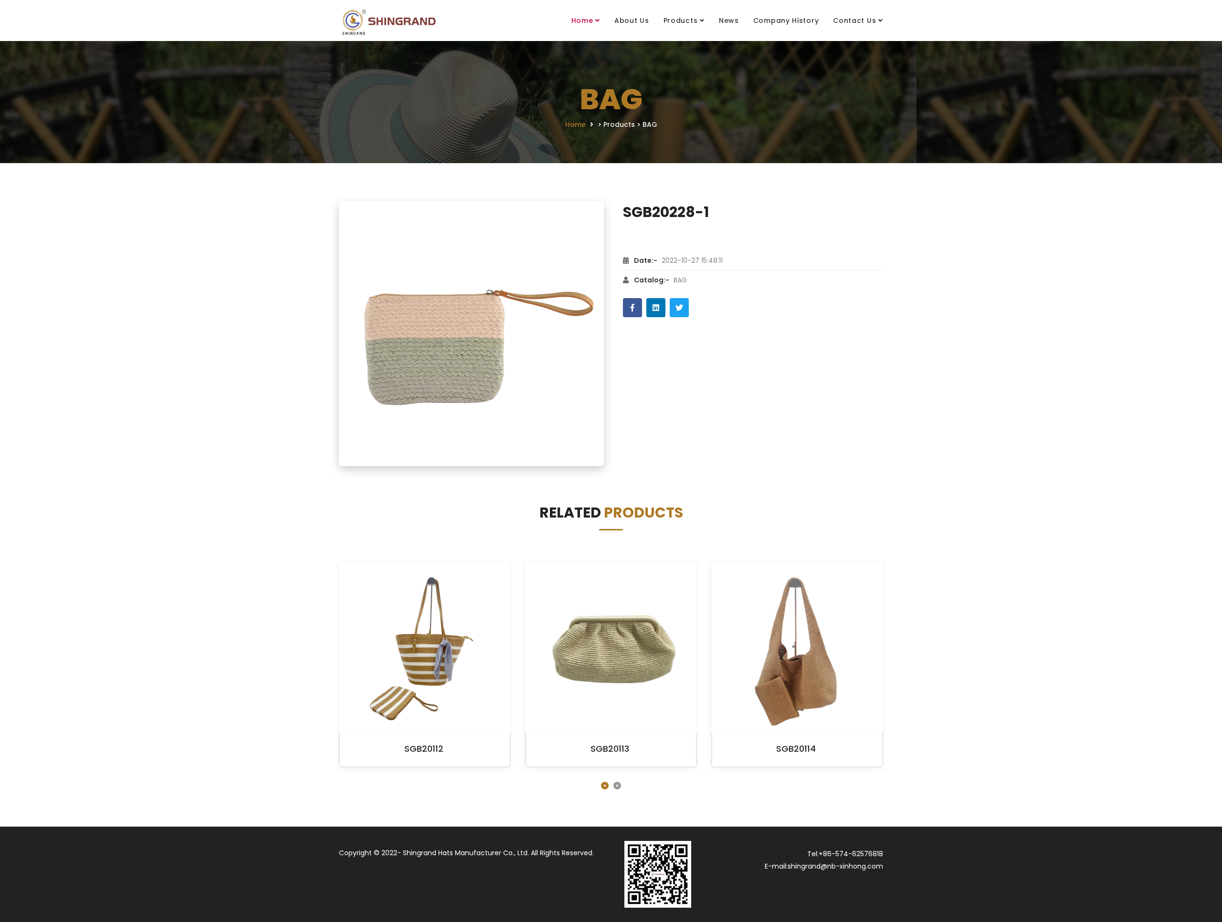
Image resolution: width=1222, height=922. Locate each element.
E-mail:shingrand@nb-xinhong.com (824, 866)
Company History (786, 20)
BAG (650, 124)
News (729, 20)
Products (681, 20)
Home (582, 20)
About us (631, 20)
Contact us (854, 20)
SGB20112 (423, 749)
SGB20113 (609, 749)
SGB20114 (796, 749)
